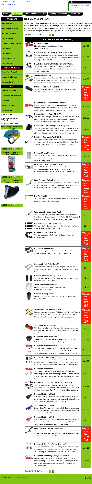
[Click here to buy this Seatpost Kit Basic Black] (29, 396)
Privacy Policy (7, 111)
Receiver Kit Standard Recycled (47, 357)
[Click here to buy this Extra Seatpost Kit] (29, 45)
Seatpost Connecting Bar (45, 325)
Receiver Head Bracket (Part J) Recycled (51, 126)
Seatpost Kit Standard (43, 369)
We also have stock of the (49, 46)
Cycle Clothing (7, 63)
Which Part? (76, 14)
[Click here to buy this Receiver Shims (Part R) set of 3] (29, 226)
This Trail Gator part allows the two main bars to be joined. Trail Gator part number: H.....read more (56, 200)
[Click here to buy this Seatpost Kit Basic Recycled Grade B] (29, 105)
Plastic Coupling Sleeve (44, 294)
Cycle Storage (6, 53)
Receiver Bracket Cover (44, 248)
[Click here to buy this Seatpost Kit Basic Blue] (29, 408)
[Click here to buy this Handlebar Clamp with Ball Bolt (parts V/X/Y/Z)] (29, 65)
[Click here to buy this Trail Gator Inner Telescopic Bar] (29, 312)
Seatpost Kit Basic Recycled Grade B (50, 103)
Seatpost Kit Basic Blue (44, 405)
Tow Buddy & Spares (9, 33)
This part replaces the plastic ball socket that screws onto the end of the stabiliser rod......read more (55, 90)
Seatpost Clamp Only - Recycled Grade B (51, 456)
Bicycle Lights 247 (8, 82)
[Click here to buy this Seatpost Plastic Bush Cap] (29, 338)
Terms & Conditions (8, 106)
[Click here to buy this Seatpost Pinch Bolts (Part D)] (29, 266)
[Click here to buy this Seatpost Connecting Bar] (29, 327)
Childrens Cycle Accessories (11, 43)
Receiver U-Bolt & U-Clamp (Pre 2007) (50, 444)
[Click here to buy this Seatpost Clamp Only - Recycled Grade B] (29, 458)
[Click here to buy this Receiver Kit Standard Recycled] (29, 360)
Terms (20, 1)
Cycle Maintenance (8, 58)
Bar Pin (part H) (40, 196)
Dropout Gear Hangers (9, 77)
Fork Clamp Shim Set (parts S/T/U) (48, 164)
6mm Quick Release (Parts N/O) (47, 212)
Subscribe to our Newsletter (11, 95)
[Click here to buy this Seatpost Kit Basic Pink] (29, 419)
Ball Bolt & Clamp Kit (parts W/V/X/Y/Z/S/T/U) (53, 383)
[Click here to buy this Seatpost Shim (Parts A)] (29, 155)
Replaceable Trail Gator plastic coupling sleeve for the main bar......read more (55, 297)
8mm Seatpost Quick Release (46, 180)
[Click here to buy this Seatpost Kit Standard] (29, 371)
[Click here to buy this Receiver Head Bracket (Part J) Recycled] (29, 127)
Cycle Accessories (8, 38)
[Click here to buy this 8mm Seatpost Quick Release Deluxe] (29, 430)
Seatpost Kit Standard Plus (45, 346)
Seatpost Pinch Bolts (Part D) (46, 264)
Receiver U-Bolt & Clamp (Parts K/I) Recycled (53, 52)
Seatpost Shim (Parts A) (44, 153)
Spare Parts (17, 14)
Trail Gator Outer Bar (43, 75)
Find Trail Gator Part (9, 90)
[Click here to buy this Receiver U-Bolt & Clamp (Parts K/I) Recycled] (29, 54)
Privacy (27, 1)
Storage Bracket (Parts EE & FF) (47, 114)
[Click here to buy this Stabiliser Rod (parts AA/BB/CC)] (29, 139)
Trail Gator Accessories (36, 14)
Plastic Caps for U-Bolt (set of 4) (47, 276)
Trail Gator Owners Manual (45, 285)
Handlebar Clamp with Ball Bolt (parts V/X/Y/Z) (53, 64)
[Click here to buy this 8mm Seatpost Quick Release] (29, 182)
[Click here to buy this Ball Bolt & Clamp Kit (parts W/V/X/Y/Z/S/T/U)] (29, 385)
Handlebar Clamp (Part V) (45, 232)
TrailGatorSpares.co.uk (14, 476)
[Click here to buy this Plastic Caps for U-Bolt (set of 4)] (29, 278)
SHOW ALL (38, 34)
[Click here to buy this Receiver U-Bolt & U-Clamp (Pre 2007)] (29, 446)
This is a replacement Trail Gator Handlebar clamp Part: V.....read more (54, 236)
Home (5, 1)
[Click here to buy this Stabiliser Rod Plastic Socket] (29, 89)
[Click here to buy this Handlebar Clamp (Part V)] (29, 235)
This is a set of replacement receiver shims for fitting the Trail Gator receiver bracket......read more (55, 227)
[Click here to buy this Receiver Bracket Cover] (29, 250)
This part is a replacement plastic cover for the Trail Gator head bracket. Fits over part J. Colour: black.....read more (56, 252)
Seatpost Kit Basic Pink (44, 417)
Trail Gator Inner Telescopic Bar (47, 310)
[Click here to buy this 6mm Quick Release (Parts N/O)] (29, 214)
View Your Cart (79, 8)
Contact (12, 1)
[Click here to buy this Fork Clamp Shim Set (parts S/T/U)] (29, 167)
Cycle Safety (6, 48)
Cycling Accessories (58, 14)
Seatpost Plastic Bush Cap (45, 337)
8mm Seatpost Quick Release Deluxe (50, 428)
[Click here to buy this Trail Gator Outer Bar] (29, 78)
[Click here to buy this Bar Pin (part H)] (29, 198)
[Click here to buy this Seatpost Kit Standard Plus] (29, 348)
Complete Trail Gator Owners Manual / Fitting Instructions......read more (50, 288)
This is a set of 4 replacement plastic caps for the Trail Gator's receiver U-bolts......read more (56, 279)
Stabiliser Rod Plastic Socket (46, 87)
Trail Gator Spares (8, 23)
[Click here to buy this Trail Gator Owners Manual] (29, 287)
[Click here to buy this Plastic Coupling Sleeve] (29, 296)
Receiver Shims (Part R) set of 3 (47, 223)
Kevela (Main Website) (9, 72)
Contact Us (5, 100)
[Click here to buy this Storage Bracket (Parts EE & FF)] (29, 116)
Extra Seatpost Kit (42, 43)
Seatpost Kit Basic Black (44, 394)
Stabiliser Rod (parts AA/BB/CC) (47, 137)
